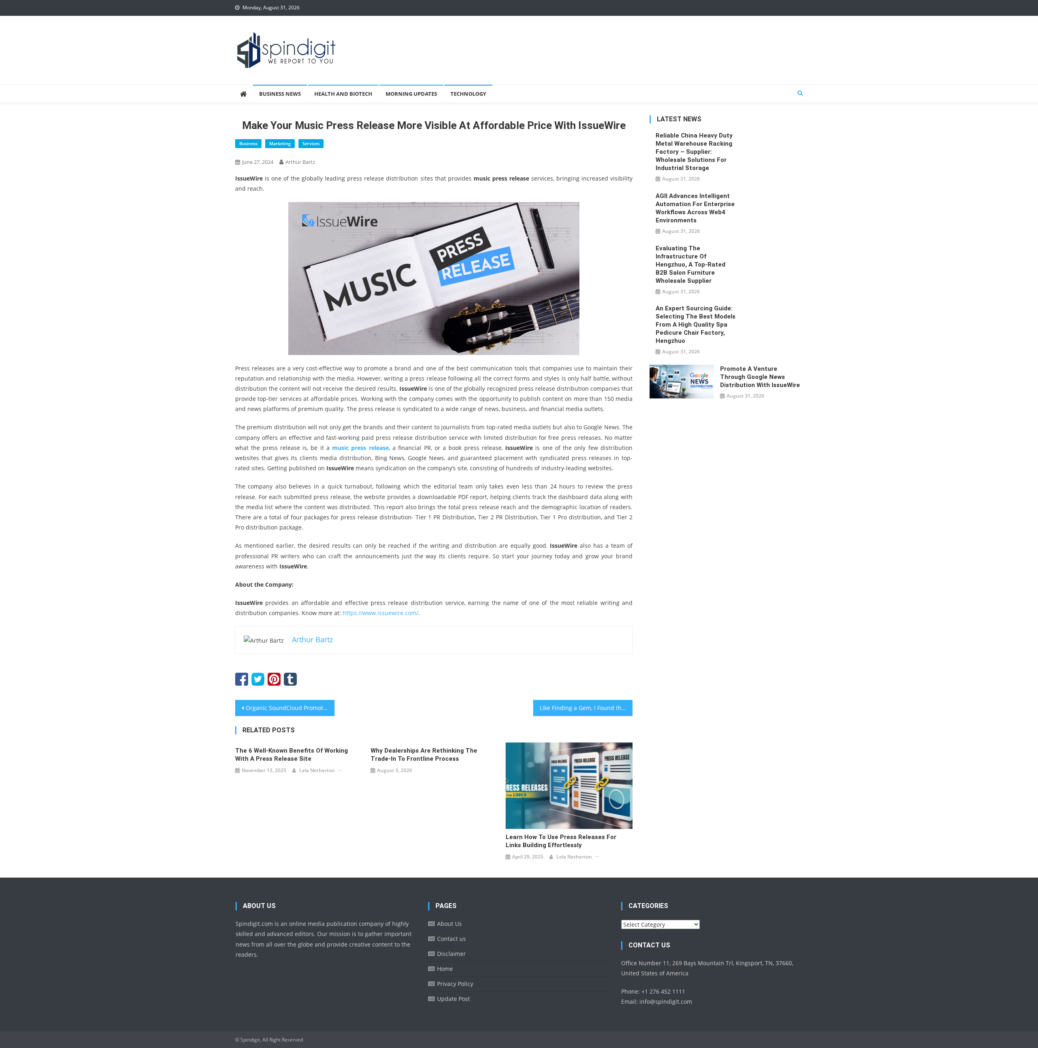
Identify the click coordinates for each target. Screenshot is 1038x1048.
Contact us (451, 939)
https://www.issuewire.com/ (380, 613)
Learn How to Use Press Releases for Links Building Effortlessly (561, 841)
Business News (280, 93)
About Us (449, 923)
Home (445, 969)
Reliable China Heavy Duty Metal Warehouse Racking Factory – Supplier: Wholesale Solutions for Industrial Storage (694, 152)
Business (248, 143)
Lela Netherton (317, 770)
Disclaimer (451, 954)
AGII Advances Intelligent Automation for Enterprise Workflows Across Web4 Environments (695, 208)
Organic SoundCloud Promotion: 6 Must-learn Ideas (290, 708)
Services (311, 143)
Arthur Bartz (300, 162)
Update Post (453, 999)
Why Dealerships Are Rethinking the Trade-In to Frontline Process (424, 754)
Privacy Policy (455, 984)
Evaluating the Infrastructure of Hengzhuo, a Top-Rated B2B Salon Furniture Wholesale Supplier (690, 264)
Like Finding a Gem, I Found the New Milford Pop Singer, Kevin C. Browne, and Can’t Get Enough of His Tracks (586, 708)
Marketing (280, 143)
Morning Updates (411, 93)
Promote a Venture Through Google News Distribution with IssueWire (760, 377)
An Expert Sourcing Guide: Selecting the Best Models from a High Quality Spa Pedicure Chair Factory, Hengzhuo (696, 324)
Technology (468, 93)
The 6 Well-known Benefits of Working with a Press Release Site (291, 754)
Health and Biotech (343, 93)
